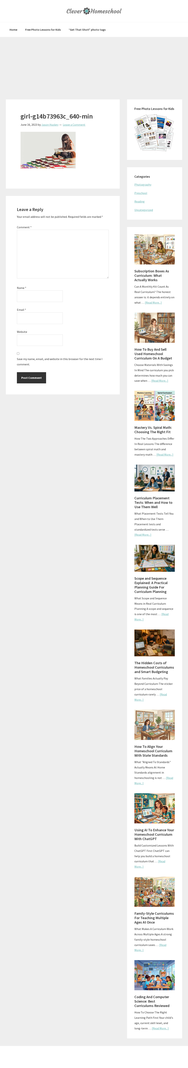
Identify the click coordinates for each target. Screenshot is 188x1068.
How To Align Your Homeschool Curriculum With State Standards (153, 751)
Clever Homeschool (94, 11)
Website (22, 332)
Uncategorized (143, 210)
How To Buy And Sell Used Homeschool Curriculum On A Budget (153, 353)
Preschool (140, 193)
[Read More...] (153, 302)
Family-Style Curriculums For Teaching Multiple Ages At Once (154, 917)
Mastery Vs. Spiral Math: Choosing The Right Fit (153, 429)
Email (21, 310)
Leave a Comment (74, 124)
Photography (142, 184)
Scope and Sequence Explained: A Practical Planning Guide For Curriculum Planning (151, 585)
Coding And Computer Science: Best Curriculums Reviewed (151, 1001)
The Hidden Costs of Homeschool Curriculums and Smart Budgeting (154, 667)
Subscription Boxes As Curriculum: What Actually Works (151, 275)
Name (21, 288)
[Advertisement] (94, 64)
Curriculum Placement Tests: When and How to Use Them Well (153, 502)
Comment (24, 227)
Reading (139, 201)
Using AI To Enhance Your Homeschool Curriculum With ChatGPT (154, 834)
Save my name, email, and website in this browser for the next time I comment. (59, 361)
